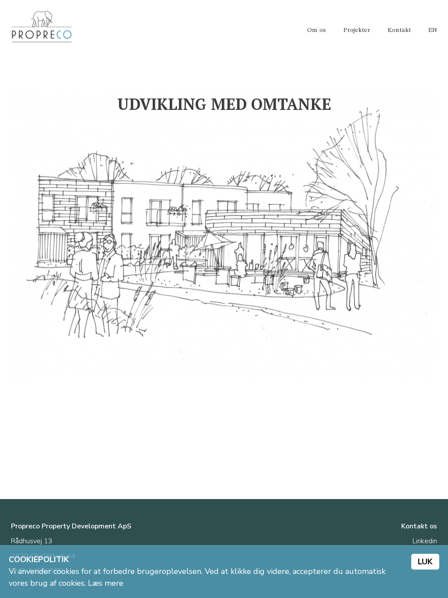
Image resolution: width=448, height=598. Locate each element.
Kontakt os (419, 526)
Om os (316, 30)
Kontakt (399, 30)
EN (432, 30)
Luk (425, 561)
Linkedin (425, 541)
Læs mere (105, 583)
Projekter (356, 30)
